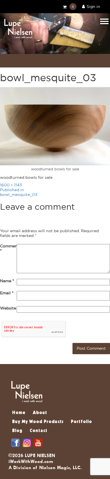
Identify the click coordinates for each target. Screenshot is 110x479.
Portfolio (81, 422)
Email (7, 293)
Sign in (93, 6)
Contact (38, 431)
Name (7, 281)
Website (8, 308)
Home (18, 413)
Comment (8, 249)
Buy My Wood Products (37, 422)
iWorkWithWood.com (30, 461)
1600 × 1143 (11, 185)
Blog (17, 431)
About (40, 413)
